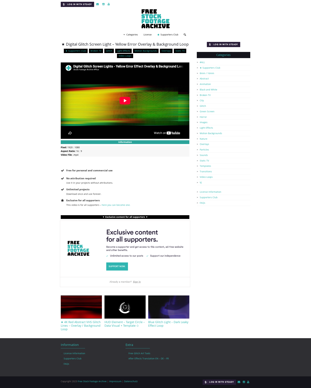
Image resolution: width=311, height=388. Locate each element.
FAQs (202, 202)
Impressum (115, 381)
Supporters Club (169, 34)
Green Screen (207, 111)
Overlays (166, 50)
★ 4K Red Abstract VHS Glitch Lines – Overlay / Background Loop (81, 325)
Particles (204, 149)
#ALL (202, 62)
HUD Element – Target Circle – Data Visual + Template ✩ (124, 323)
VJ (201, 182)
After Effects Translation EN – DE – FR (148, 358)
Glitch (109, 50)
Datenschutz (131, 381)
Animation (205, 84)
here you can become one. (116, 204)
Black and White (208, 89)
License (148, 34)
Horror (203, 116)
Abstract (204, 78)
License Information (210, 191)
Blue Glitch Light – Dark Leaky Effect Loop (168, 323)
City (202, 100)
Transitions (206, 171)
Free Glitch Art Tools (139, 353)
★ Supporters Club (75, 50)
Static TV (180, 50)
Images (203, 122)
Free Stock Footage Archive (92, 381)
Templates (205, 165)
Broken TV (96, 50)
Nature (203, 138)
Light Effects (123, 50)
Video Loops (125, 55)
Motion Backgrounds (146, 50)
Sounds (204, 155)
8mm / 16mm (207, 73)
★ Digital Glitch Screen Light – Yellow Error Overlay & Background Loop (125, 44)
